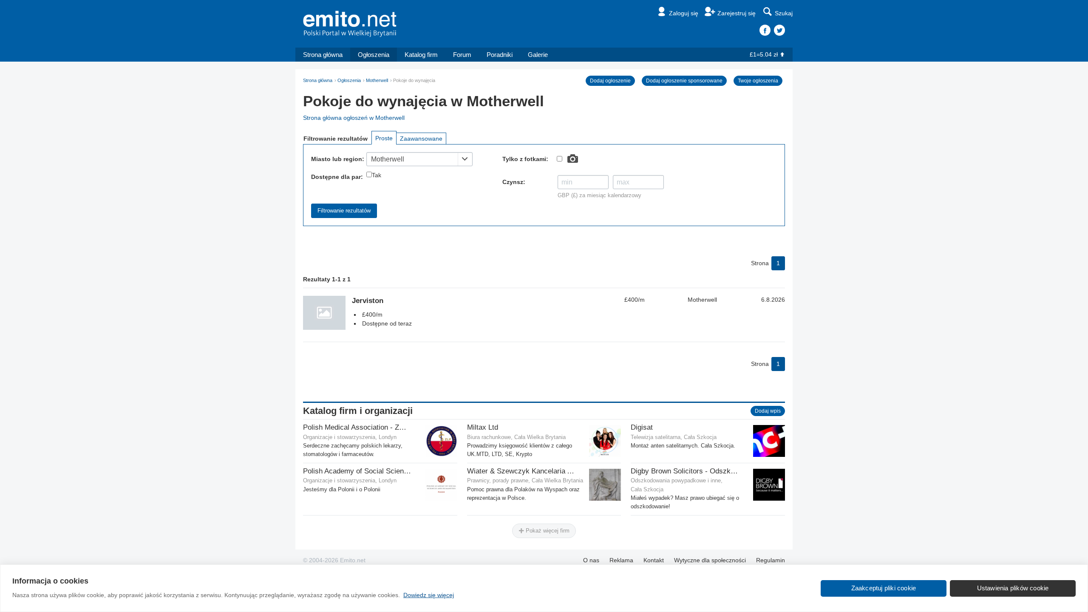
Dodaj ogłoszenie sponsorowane (684, 81)
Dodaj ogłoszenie (610, 81)
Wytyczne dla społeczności (710, 560)
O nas (591, 560)
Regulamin (770, 560)
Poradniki (500, 54)
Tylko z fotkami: (525, 159)
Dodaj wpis (768, 411)
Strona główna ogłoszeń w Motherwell (354, 117)
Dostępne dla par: (337, 176)
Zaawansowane (421, 138)
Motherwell (377, 80)
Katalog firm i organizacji (358, 410)
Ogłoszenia (373, 54)
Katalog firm (421, 54)
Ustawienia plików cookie (1013, 588)
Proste (384, 138)
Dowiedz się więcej (428, 595)
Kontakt (653, 560)
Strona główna (323, 54)
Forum (462, 54)
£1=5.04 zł (764, 54)
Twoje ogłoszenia (758, 81)
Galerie (538, 54)
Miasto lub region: (337, 159)
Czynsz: (513, 181)
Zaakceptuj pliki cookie (883, 588)
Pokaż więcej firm (547, 530)
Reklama (621, 560)
